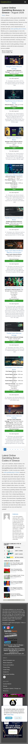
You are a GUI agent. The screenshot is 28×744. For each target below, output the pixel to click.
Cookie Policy (6, 669)
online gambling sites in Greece (18, 28)
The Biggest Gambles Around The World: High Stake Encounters (17, 588)
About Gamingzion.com (9, 660)
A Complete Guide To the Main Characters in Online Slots (17, 576)
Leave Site (18, 718)
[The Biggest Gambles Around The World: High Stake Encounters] (7, 589)
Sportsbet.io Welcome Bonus (14, 288)
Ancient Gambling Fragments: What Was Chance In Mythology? (16, 594)
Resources (5, 690)
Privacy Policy (6, 667)
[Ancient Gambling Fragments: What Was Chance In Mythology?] (7, 595)
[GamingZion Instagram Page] (8, 627)
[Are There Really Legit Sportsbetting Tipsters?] (7, 564)
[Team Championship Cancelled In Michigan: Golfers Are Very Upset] (7, 570)
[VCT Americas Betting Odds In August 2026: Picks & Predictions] (7, 583)
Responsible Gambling (8, 674)
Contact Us (6, 672)
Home (3, 15)
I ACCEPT (8, 718)
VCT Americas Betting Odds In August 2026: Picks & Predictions (16, 582)
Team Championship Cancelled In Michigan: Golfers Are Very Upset (16, 570)
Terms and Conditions (8, 665)
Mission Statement (7, 662)
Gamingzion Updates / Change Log (11, 688)
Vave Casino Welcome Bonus (14, 175)
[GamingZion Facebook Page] (4, 627)
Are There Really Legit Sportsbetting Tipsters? (16, 563)
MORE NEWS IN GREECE (14, 600)
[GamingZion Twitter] (12, 627)
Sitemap (5, 686)
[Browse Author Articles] (7, 516)
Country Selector (7, 683)
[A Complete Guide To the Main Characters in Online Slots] (7, 577)
